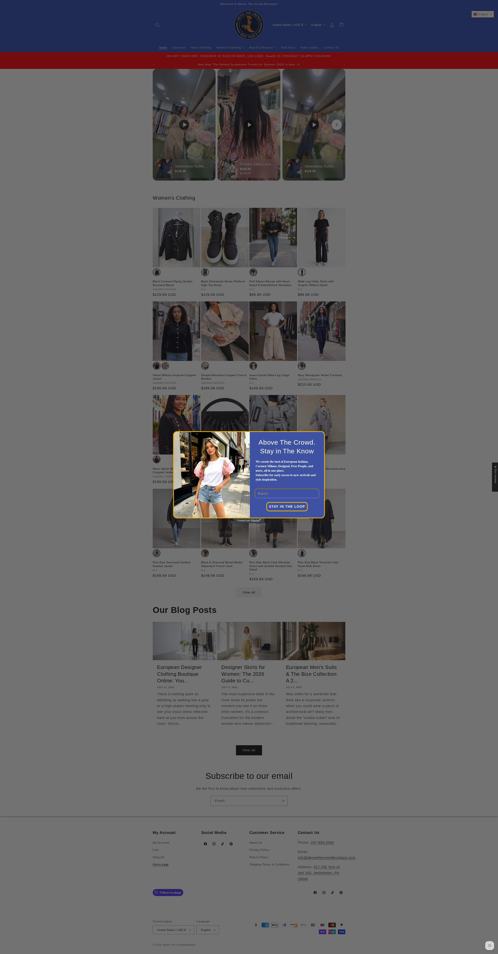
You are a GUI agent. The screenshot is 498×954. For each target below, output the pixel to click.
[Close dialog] (178, 436)
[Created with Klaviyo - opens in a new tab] (249, 520)
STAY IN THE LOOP (287, 506)
